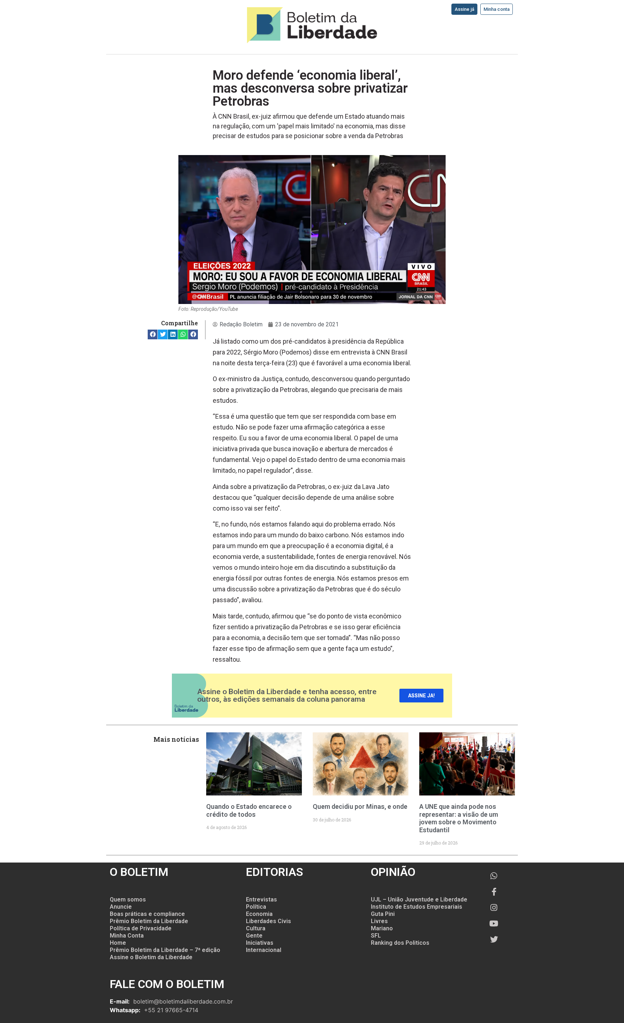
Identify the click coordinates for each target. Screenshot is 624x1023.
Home (118, 942)
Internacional (263, 950)
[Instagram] (494, 908)
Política (256, 906)
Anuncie (121, 906)
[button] (152, 334)
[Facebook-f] (494, 892)
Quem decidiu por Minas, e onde (360, 806)
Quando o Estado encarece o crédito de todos (249, 810)
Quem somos (128, 899)
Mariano (382, 928)
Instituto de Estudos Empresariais (416, 906)
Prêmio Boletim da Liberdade (149, 921)
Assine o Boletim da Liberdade (151, 957)
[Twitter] (494, 939)
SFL (376, 935)
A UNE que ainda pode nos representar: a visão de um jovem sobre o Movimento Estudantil (458, 818)
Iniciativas (259, 942)
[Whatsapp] (494, 876)
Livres (379, 921)
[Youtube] (494, 923)
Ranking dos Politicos (400, 942)
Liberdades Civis (268, 921)
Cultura (255, 928)
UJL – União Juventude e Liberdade (419, 899)
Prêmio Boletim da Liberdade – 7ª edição (165, 950)
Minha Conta (127, 935)
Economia (259, 913)
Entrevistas (261, 899)
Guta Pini (383, 913)
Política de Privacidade (141, 928)
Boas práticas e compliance (147, 913)
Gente (254, 935)
